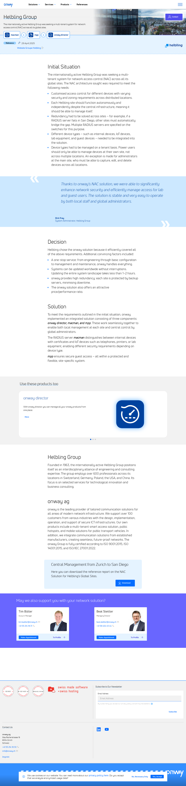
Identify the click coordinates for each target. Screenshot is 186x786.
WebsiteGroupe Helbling (29, 47)
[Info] (152, 704)
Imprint (5, 757)
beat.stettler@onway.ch (106, 622)
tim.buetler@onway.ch (28, 622)
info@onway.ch (8, 751)
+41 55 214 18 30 (9, 747)
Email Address (103, 694)
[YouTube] (106, 729)
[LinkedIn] (98, 729)
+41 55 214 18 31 (25, 626)
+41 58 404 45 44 (104, 626)
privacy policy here (98, 775)
